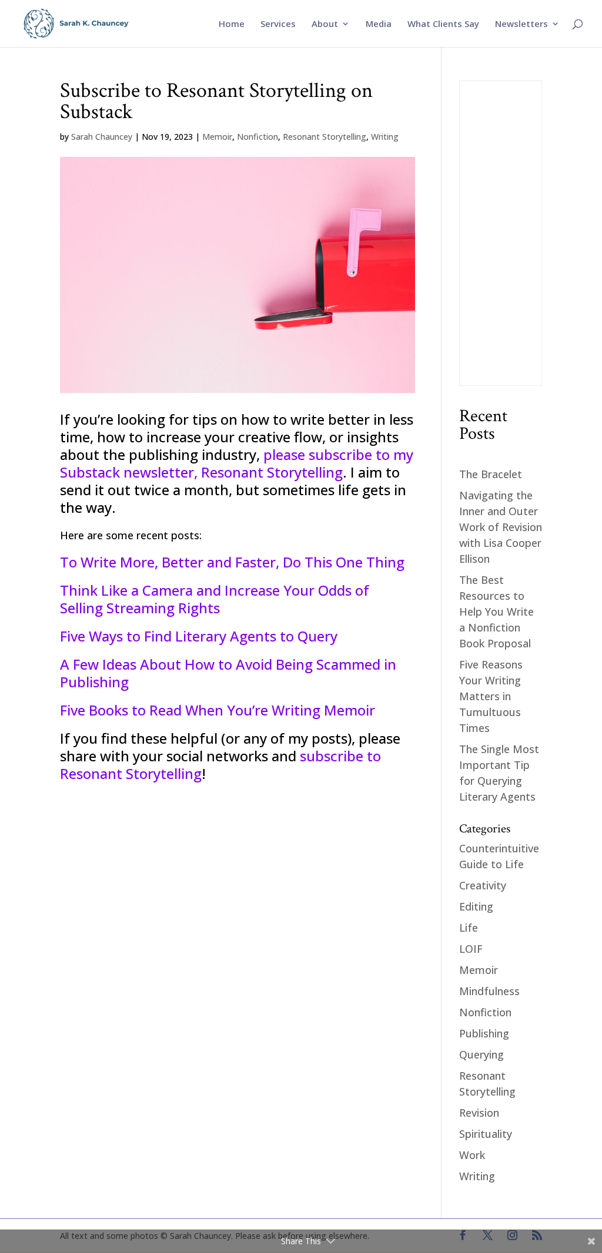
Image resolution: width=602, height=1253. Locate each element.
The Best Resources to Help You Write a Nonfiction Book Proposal (496, 611)
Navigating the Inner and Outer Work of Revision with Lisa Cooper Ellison (500, 527)
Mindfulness (489, 991)
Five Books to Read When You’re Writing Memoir (217, 710)
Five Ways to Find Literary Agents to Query (198, 636)
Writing (385, 136)
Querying (481, 1054)
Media (379, 24)
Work (472, 1155)
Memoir (217, 136)
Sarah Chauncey (101, 136)
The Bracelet (490, 474)
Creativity (482, 885)
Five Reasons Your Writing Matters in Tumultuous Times (491, 696)
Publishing (484, 1033)
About (325, 24)
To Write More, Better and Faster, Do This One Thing (232, 562)
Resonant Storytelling (324, 136)
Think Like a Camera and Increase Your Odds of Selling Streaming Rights (214, 598)
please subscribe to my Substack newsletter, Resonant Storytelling (236, 463)
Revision (479, 1113)
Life (468, 928)
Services (278, 24)
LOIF (471, 949)
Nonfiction (257, 136)
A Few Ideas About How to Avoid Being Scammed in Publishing (228, 672)
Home (232, 24)
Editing (476, 906)
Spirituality (485, 1134)
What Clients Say (443, 24)
